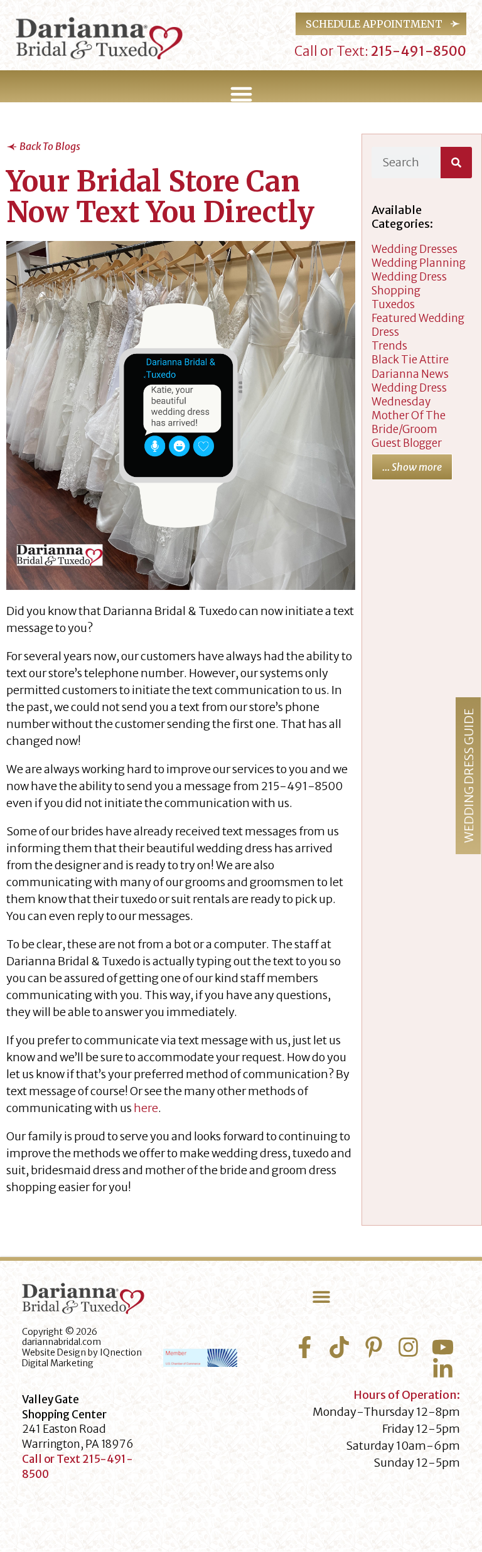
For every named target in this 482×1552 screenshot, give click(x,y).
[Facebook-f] (305, 1347)
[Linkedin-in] (443, 1369)
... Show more (412, 467)
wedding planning (419, 263)
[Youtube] (443, 1347)
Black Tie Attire (410, 360)
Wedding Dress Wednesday (409, 395)
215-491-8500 (417, 51)
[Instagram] (408, 1347)
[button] (241, 94)
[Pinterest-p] (374, 1347)
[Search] (456, 162)
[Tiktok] (339, 1347)
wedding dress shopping (409, 283)
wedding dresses (415, 249)
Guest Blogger (407, 443)
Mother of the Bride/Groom (409, 422)
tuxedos (393, 304)
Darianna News (410, 374)
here (146, 1108)
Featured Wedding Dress (418, 325)
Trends (389, 346)
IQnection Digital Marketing (82, 1358)
